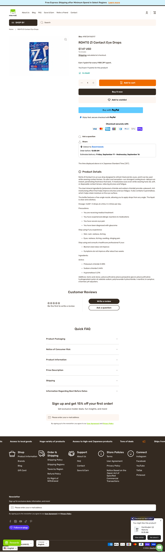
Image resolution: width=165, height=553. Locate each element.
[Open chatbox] (159, 547)
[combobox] (97, 22)
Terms (109, 456)
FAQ (79, 461)
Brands (21, 461)
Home (11, 29)
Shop (21, 452)
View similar (139, 537)
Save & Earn (83, 470)
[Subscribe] (116, 417)
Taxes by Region (55, 469)
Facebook (141, 461)
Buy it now (117, 92)
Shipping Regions (55, 464)
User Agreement (114, 461)
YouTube (140, 465)
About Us (81, 456)
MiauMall (153, 548)
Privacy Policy (113, 465)
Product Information (27, 456)
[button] (154, 12)
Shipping (82, 55)
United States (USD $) (19, 544)
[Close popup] (160, 520)
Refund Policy (54, 474)
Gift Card (22, 470)
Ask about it (154, 537)
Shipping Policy (55, 460)
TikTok (139, 470)
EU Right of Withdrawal (53, 479)
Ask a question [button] (104, 307)
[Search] (41, 22)
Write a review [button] (104, 301)
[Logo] (13, 12)
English (41, 544)
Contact (81, 465)
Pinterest (140, 475)
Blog (20, 465)
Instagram (141, 456)
